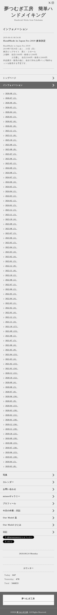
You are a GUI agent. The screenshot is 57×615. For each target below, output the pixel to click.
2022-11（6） (11, 271)
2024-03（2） (11, 196)
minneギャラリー (11, 496)
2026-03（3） (11, 117)
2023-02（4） (11, 257)
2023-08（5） (11, 229)
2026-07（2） (11, 98)
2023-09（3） (11, 224)
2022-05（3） (11, 294)
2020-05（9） (11, 401)
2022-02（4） (11, 308)
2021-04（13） (11, 355)
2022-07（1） (11, 285)
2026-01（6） (11, 126)
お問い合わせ (9, 489)
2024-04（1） (11, 191)
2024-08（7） (11, 173)
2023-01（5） (11, 261)
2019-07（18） (11, 448)
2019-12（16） (11, 424)
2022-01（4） (11, 313)
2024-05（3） (11, 187)
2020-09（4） (11, 382)
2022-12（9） (11, 266)
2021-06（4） (11, 345)
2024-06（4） (11, 182)
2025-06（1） (11, 159)
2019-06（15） (11, 452)
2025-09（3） (11, 145)
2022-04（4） (11, 299)
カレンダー (8, 482)
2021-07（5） (11, 341)
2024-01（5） (11, 205)
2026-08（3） (11, 93)
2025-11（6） (11, 135)
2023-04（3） (11, 247)
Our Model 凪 (10, 518)
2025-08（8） (11, 149)
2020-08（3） (11, 387)
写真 (5, 475)
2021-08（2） (11, 336)
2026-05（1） (11, 107)
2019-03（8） (11, 466)
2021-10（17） (11, 327)
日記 (5, 532)
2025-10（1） (11, 140)
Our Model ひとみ (12, 525)
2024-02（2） (11, 201)
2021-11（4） (11, 322)
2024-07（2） (11, 177)
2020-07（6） (11, 392)
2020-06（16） (11, 396)
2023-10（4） (11, 219)
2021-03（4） (11, 359)
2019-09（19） (11, 438)
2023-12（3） (11, 210)
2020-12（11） (11, 373)
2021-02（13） (11, 364)
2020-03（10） (11, 410)
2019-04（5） (11, 462)
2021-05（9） (11, 350)
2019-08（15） (11, 443)
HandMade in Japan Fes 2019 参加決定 (24, 41)
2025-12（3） (11, 131)
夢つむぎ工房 (22, 612)
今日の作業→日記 (11, 511)
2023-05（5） (11, 243)
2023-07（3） (11, 233)
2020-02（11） (11, 415)
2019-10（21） (11, 434)
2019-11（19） (11, 429)
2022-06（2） (11, 289)
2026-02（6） (11, 121)
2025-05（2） (11, 163)
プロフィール (9, 503)
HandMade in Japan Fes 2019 (16, 46)
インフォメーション (13, 85)
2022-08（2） (11, 280)
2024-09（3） (11, 168)
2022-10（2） (11, 275)
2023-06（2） (11, 238)
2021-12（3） (11, 317)
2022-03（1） (11, 303)
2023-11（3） (11, 215)
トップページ (9, 78)
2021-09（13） (11, 331)
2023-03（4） (11, 252)
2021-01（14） (11, 369)
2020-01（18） (11, 420)
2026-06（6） (11, 103)
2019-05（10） (11, 457)
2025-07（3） (11, 154)
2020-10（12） (11, 378)
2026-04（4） (11, 112)
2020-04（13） (11, 406)
